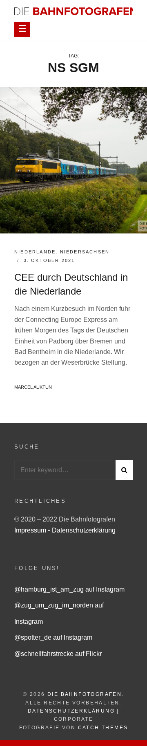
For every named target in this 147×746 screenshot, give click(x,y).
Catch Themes (103, 728)
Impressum (31, 530)
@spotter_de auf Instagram (53, 637)
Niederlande (35, 251)
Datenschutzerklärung (84, 530)
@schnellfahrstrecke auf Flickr (58, 653)
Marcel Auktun (33, 387)
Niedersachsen (85, 251)
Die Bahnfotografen (84, 694)
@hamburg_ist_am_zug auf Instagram (69, 589)
